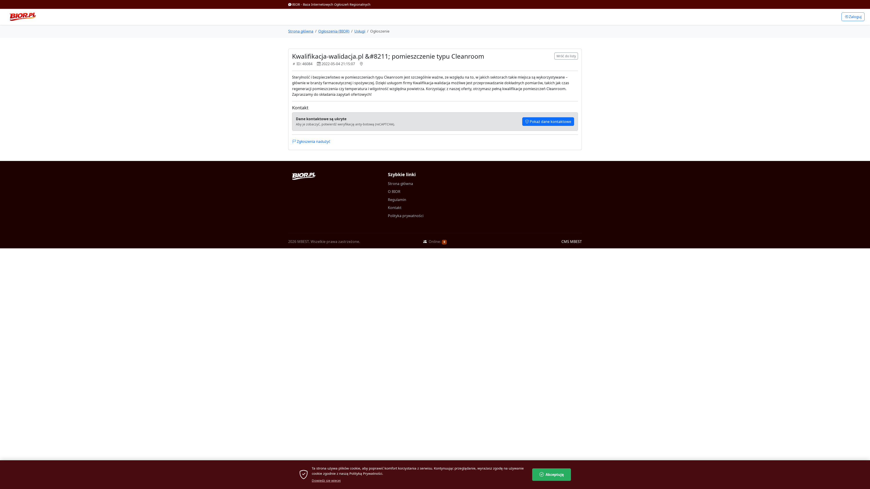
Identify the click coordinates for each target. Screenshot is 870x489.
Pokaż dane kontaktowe (550, 121)
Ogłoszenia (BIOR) (333, 31)
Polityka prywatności (405, 215)
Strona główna (300, 31)
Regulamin (397, 199)
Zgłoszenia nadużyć (313, 141)
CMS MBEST (571, 241)
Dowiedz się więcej (326, 480)
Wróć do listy (566, 56)
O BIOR (394, 191)
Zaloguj (855, 16)
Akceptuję (555, 474)
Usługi (359, 31)
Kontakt (394, 207)
